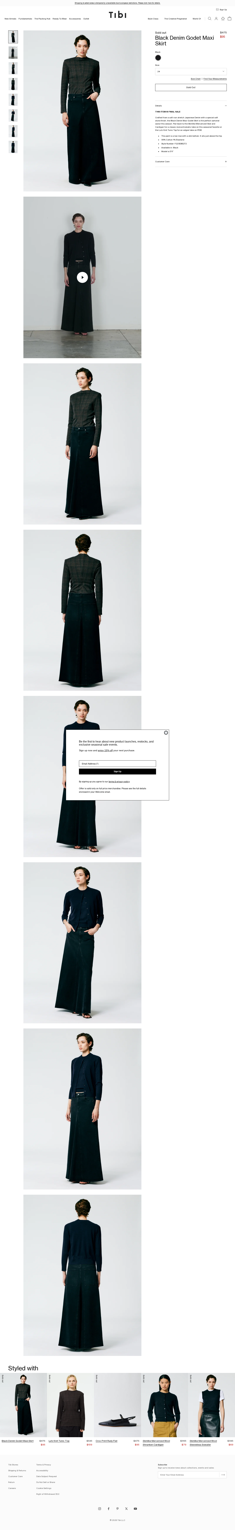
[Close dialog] (166, 732)
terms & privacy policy (119, 781)
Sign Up (117, 771)
